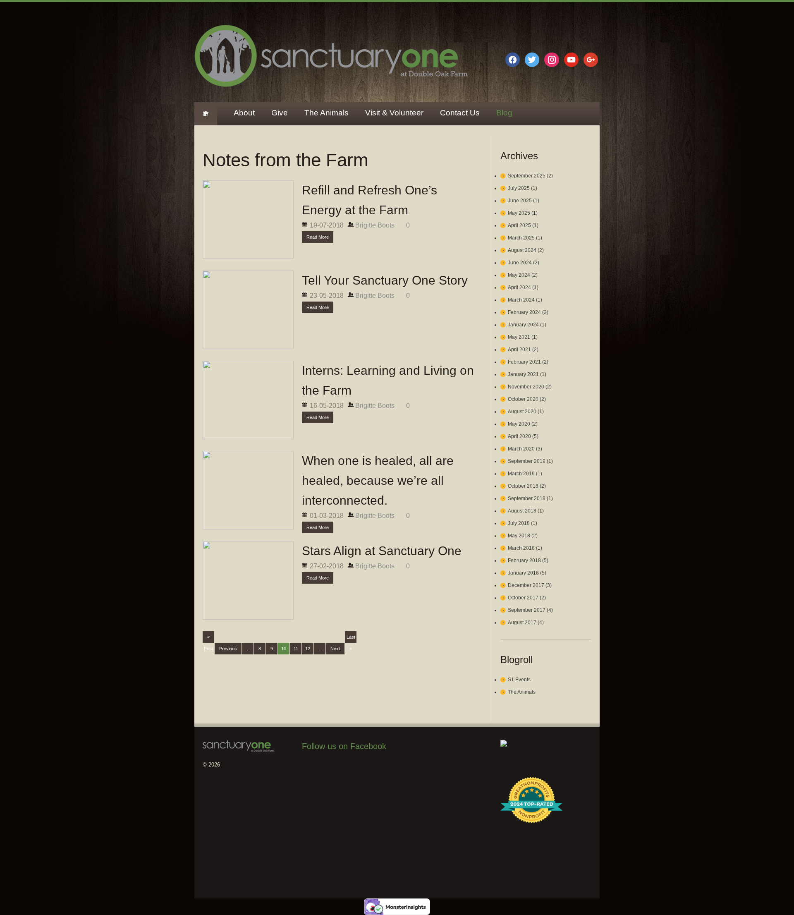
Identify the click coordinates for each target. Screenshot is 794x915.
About (244, 112)
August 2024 (522, 250)
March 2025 (521, 238)
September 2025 (526, 176)
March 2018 (521, 548)
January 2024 (523, 325)
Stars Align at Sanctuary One (382, 551)
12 (307, 648)
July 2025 (519, 188)
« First (208, 639)
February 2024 (524, 312)
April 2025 (519, 225)
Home (205, 113)
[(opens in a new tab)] (354, 770)
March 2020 (521, 449)
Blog (504, 112)
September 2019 (526, 461)
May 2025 (519, 213)
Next (335, 648)
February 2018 (524, 560)
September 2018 (526, 498)
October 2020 (523, 399)
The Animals (326, 112)
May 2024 (519, 275)
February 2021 (524, 362)
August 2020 (522, 411)
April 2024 (519, 287)
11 (296, 648)
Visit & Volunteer (394, 112)
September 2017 (526, 610)
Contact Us (460, 112)
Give (279, 112)
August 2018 (522, 511)
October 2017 (523, 598)
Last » (351, 639)
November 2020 (526, 387)
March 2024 (521, 300)
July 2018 (519, 523)
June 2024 (520, 263)
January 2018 (523, 573)
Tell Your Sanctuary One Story (385, 280)
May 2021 (519, 337)
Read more (317, 237)
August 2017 (522, 622)
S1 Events (519, 680)
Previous (228, 648)
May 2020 (519, 424)
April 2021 (519, 349)
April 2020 (519, 436)
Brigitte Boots (375, 225)
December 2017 (526, 585)
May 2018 (519, 536)
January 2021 (523, 374)
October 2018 (523, 486)
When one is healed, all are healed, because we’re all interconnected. (378, 480)
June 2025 (520, 201)
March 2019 (521, 474)
